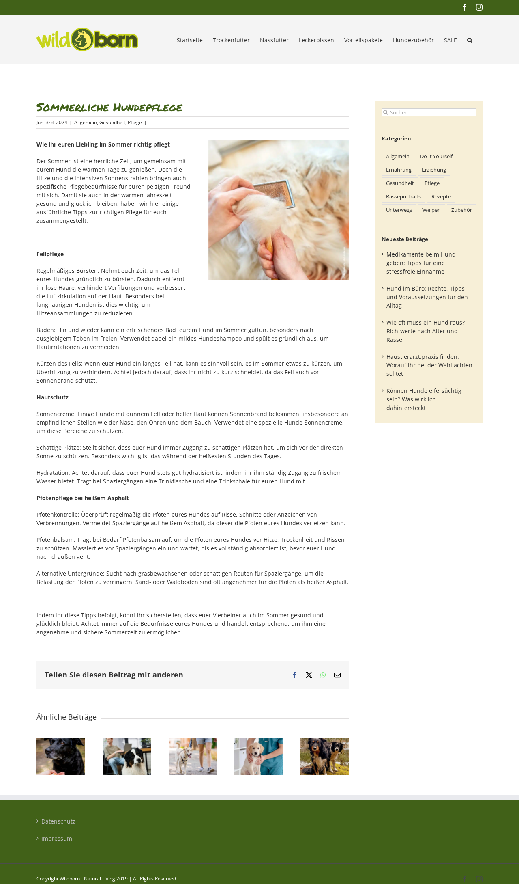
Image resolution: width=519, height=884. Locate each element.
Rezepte (441, 196)
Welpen (431, 210)
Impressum (56, 838)
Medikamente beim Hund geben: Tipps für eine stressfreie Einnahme (421, 262)
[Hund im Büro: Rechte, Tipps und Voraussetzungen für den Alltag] (127, 742)
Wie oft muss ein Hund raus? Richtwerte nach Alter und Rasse (425, 331)
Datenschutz (58, 821)
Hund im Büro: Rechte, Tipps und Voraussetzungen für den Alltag (427, 297)
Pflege (135, 122)
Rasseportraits (403, 196)
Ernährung (399, 169)
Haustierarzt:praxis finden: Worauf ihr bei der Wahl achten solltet (429, 365)
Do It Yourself (436, 156)
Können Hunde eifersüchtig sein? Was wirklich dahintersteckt (423, 399)
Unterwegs (399, 210)
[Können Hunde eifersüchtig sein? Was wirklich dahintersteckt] (324, 742)
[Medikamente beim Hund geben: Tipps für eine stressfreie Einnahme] (60, 742)
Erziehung (434, 169)
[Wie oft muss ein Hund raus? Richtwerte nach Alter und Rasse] (193, 742)
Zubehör (461, 210)
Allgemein (85, 122)
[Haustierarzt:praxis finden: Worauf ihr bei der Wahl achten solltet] (258, 742)
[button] (469, 39)
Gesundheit (112, 122)
